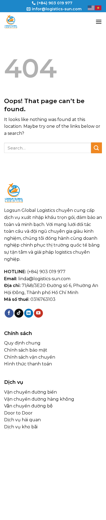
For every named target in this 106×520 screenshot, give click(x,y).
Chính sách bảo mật (25, 350)
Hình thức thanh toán (28, 363)
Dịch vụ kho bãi (21, 426)
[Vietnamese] (98, 7)
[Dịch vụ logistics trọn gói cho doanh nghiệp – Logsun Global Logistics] (31, 21)
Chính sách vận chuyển (29, 357)
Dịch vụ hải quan (22, 419)
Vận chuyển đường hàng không (39, 399)
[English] (91, 7)
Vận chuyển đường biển (30, 392)
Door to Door (18, 413)
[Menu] (98, 21)
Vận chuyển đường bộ (28, 406)
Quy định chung (22, 343)
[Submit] (96, 147)
